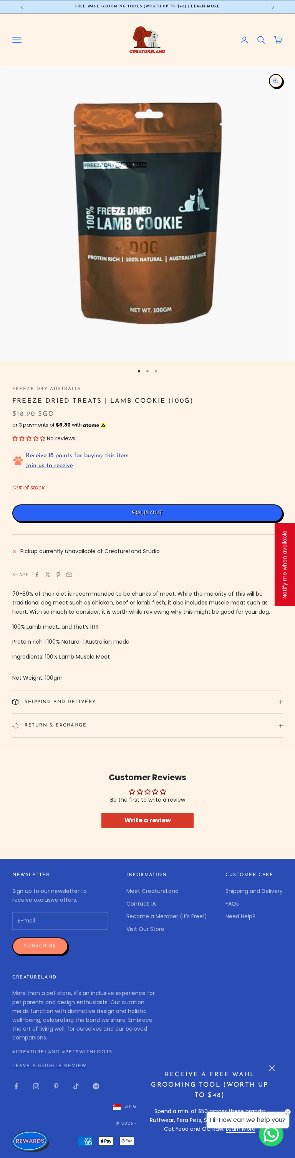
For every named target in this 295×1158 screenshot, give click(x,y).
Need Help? (240, 916)
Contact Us (141, 904)
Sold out (147, 513)
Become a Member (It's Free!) (166, 916)
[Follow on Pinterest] (56, 1086)
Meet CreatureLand (152, 891)
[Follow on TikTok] (76, 1086)
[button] (28, 438)
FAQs (232, 904)
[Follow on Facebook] (16, 1086)
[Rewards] (31, 1141)
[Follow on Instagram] (36, 1086)
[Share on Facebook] (37, 575)
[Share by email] (69, 575)
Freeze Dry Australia (46, 389)
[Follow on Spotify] (96, 1086)
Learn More (205, 6)
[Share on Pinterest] (58, 575)
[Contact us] (271, 1134)
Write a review (147, 820)
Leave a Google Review (49, 1066)
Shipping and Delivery (254, 891)
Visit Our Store (145, 929)
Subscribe (40, 946)
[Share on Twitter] (48, 575)
